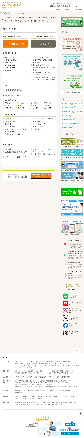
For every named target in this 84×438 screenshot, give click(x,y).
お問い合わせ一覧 (11, 149)
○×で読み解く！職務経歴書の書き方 (47, 381)
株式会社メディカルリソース (53, 404)
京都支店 (34, 105)
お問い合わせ (78, 10)
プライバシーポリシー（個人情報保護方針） (15, 130)
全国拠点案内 (10, 121)
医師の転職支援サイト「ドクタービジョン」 (27, 402)
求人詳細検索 (48, 361)
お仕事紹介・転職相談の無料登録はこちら (41, 176)
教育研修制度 (19, 392)
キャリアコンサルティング (51, 391)
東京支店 (21, 105)
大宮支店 (8, 108)
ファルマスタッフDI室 (41, 57)
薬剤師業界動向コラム (13, 90)
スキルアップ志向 (27, 377)
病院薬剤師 (67, 116)
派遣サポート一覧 (20, 391)
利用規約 (36, 121)
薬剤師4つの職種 (11, 60)
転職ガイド (9, 62)
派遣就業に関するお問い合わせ (16, 153)
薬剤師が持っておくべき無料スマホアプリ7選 (44, 73)
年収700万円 (67, 104)
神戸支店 (47, 103)
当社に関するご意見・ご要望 (15, 157)
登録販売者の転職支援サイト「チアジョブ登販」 (29, 404)
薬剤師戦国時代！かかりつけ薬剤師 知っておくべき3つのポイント (44, 67)
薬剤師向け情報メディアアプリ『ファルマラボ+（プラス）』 (44, 78)
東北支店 (8, 105)
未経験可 (66, 124)
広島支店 (47, 105)
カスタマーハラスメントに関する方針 (46, 365)
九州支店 (47, 108)
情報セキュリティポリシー (15, 134)
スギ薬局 (75, 124)
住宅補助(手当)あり (69, 120)
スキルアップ (10, 70)
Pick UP (17, 377)
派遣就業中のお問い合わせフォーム (38, 371)
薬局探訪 (36, 62)
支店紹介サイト (11, 100)
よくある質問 (10, 126)
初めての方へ (10, 57)
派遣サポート (10, 124)
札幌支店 (8, 103)
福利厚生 (38, 391)
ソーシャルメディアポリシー (44, 119)
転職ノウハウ (10, 68)
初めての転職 (78, 104)
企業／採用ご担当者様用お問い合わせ (44, 155)
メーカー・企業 (68, 112)
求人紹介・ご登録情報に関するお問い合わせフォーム (30, 373)
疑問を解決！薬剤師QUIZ (42, 60)
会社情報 (8, 119)
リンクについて (39, 124)
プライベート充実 (54, 377)
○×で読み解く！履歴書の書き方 (24, 381)
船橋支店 (21, 103)
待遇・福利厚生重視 (40, 377)
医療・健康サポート (67, 391)
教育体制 (30, 391)
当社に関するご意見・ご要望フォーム (63, 371)
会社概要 (67, 10)
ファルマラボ (10, 65)
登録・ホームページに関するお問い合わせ (44, 150)
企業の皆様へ (57, 10)
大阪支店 (34, 108)
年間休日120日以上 (69, 108)
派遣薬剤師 (79, 112)
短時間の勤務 (66, 377)
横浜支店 (21, 108)
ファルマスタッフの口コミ (33, 361)
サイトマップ (38, 126)
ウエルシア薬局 (68, 128)
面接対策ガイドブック (67, 381)
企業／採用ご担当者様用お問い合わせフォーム (62, 373)
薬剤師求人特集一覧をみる (72, 92)
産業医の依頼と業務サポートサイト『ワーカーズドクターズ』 (60, 402)
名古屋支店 (35, 103)
